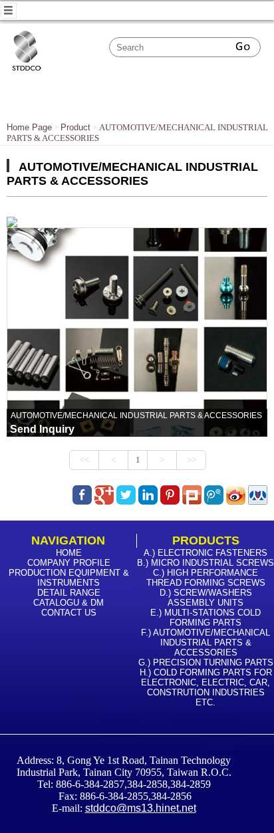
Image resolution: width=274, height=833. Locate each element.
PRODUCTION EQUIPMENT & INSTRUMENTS (69, 578)
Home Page (29, 127)
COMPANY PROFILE (68, 563)
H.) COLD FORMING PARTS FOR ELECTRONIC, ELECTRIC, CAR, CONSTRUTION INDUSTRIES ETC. (206, 687)
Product (75, 127)
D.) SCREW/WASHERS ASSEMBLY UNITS (206, 598)
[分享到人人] (257, 501)
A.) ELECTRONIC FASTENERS (205, 553)
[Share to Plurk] (192, 501)
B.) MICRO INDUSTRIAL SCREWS (205, 563)
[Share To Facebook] (82, 495)
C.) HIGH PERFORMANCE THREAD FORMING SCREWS (205, 578)
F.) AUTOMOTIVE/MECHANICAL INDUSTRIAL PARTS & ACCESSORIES (205, 642)
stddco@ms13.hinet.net (140, 808)
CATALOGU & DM (68, 603)
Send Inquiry (42, 429)
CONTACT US (68, 613)
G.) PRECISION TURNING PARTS (205, 662)
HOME (69, 553)
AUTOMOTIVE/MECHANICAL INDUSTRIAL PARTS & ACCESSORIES (136, 415)
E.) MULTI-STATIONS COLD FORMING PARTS (205, 618)
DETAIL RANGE (68, 593)
